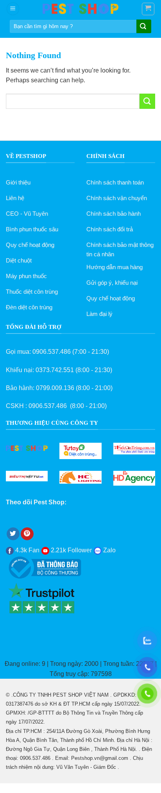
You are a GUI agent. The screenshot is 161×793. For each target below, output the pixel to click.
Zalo (109, 550)
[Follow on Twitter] (13, 534)
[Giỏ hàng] (148, 9)
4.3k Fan (26, 550)
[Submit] (143, 27)
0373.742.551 (55, 370)
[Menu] (13, 8)
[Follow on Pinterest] (27, 534)
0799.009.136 (55, 388)
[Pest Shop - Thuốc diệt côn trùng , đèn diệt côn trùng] (80, 8)
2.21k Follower (70, 550)
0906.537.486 (51, 351)
